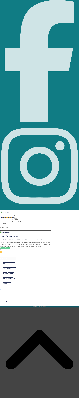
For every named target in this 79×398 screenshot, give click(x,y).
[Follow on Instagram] (39, 209)
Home (15, 218)
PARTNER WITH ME (7, 217)
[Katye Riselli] (5, 212)
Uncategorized (38, 239)
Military (26, 239)
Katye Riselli (7, 239)
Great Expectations (9, 236)
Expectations (21, 239)
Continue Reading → (5, 248)
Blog (4, 223)
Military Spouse (31, 239)
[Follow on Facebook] (39, 122)
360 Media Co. (44, 306)
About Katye (17, 221)
